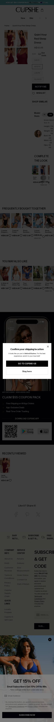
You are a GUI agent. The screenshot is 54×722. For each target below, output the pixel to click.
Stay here (27, 371)
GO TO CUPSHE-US (27, 363)
